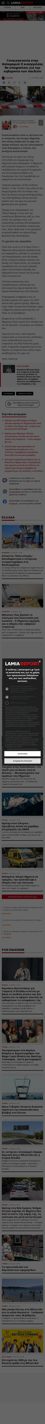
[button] (22, 703)
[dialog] (22, 712)
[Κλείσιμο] (39, 661)
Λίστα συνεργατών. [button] (11, 728)
